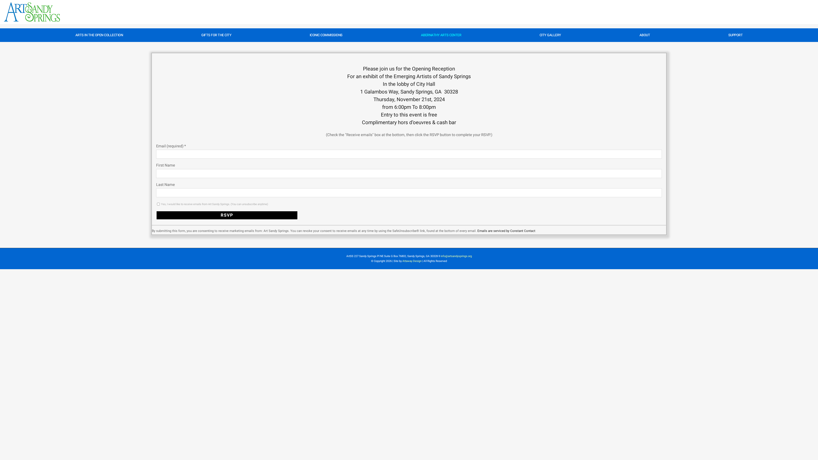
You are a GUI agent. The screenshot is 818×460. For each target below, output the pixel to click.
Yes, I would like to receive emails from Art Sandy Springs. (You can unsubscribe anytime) (214, 204)
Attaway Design (412, 261)
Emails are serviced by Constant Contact (506, 231)
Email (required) (171, 146)
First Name (165, 165)
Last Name (165, 185)
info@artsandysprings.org (456, 256)
